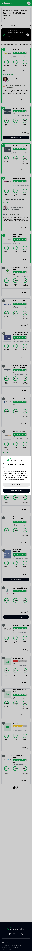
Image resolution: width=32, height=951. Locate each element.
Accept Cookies (16, 491)
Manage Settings (16, 484)
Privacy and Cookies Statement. (14, 479)
